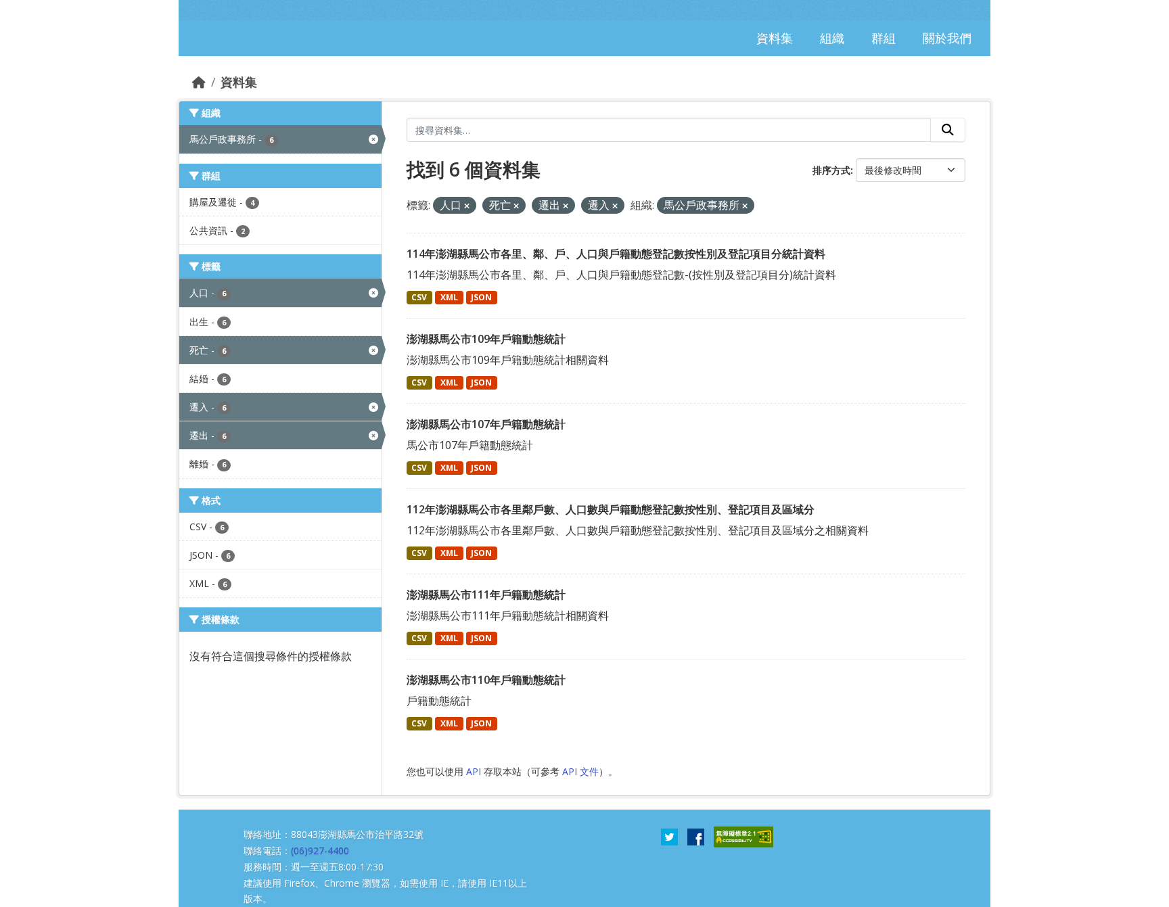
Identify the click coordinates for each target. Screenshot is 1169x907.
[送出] (947, 130)
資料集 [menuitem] (774, 38)
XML (449, 297)
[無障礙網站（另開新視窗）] (743, 836)
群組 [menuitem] (883, 38)
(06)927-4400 (320, 850)
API (473, 771)
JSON (481, 297)
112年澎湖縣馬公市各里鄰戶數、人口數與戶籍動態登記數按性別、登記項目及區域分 (611, 509)
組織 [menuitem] (832, 38)
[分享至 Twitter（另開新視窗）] (669, 836)
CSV (419, 297)
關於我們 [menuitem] (947, 38)
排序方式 (831, 170)
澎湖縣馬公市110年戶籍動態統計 (486, 679)
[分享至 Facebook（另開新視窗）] (696, 836)
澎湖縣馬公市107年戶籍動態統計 (486, 424)
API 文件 (580, 771)
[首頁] (199, 82)
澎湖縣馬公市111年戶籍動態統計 (486, 594)
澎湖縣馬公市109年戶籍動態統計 (486, 338)
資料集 (239, 82)
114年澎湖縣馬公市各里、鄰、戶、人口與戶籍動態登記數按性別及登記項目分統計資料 (616, 253)
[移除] (466, 206)
